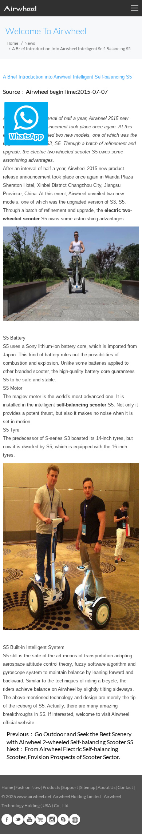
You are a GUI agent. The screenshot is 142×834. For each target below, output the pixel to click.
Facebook (6, 819)
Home (12, 43)
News (29, 43)
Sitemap (87, 787)
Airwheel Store (40, 819)
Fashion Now (27, 787)
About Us (106, 787)
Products (51, 787)
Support (70, 787)
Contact (125, 787)
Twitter (18, 819)
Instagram (52, 819)
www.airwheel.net (34, 796)
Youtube (29, 819)
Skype (63, 819)
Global (74, 819)
